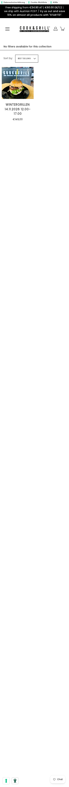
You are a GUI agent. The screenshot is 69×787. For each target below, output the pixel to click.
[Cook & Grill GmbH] (34, 29)
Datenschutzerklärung (14, 2)
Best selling (24, 58)
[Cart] (62, 29)
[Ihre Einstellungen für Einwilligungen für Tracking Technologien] (6, 780)
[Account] (55, 29)
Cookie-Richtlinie (39, 2)
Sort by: (8, 58)
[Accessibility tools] (15, 780)
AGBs (55, 2)
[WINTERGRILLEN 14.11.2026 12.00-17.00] (18, 83)
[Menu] (7, 29)
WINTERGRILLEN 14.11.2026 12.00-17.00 (18, 109)
